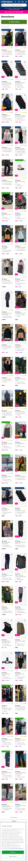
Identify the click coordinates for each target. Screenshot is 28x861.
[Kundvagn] (22, 2)
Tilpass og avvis (13, 856)
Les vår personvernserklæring (16, 848)
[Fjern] (25, 5)
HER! (22, 12)
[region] (13, 841)
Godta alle (13, 852)
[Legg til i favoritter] (11, 30)
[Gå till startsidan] (6, 2)
